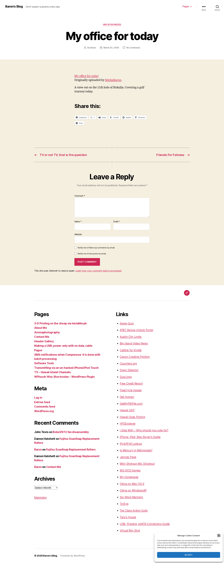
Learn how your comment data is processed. (98, 270)
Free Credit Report (131, 383)
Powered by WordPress (72, 555)
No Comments (133, 47)
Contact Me (41, 336)
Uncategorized (112, 24)
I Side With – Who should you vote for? (144, 430)
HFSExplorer (127, 423)
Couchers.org (128, 363)
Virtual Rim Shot (130, 530)
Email (116, 221)
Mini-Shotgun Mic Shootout (137, 463)
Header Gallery (44, 341)
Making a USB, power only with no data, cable (63, 345)
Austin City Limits (131, 336)
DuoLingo (126, 376)
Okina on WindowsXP (133, 490)
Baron (93, 47)
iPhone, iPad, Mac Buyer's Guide (140, 437)
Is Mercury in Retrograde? (136, 450)
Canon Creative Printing (135, 356)
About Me (40, 327)
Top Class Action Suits (134, 510)
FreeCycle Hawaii (131, 390)
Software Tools (44, 363)
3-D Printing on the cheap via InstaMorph (60, 323)
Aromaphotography (47, 332)
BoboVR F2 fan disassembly (71, 432)
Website (78, 234)
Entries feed (42, 402)
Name (78, 221)
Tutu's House (128, 517)
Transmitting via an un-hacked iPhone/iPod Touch (66, 367)
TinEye (124, 503)
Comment (79, 196)
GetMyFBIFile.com (131, 403)
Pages (186, 6)
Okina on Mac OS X (132, 483)
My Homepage (129, 477)
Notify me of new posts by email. (92, 253)
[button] (219, 535)
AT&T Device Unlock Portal (136, 330)
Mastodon (40, 497)
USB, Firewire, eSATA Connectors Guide (145, 524)
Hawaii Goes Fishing (132, 417)
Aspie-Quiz (127, 323)
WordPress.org (44, 411)
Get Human (127, 396)
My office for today (86, 76)
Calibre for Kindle (131, 350)
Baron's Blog (14, 6)
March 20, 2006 (111, 47)
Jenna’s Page (128, 457)
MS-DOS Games (130, 470)
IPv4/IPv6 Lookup (131, 443)
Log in (38, 397)
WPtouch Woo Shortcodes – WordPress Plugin (64, 376)
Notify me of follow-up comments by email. (96, 247)
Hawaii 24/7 (127, 410)
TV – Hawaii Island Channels (52, 372)
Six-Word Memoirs (131, 497)
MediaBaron (113, 80)
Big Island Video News (134, 343)
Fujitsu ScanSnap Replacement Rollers (71, 449)
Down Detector (129, 370)
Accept (189, 555)
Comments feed (44, 406)
